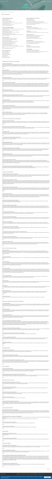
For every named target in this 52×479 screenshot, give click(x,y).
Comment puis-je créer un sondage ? (7, 40)
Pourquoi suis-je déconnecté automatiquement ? (8, 24)
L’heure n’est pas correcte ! (5, 29)
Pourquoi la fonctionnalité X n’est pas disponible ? (32, 50)
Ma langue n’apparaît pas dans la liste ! (7, 31)
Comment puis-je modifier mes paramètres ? (8, 28)
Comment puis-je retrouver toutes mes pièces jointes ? (33, 47)
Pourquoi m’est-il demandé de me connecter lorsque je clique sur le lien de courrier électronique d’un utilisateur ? (12, 35)
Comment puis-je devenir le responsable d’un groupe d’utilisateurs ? (35, 22)
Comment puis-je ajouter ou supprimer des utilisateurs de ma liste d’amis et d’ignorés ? (37, 32)
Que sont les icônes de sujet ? (6, 57)
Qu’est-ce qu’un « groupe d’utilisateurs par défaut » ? (33, 23)
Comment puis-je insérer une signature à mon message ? (9, 39)
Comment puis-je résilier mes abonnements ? (32, 43)
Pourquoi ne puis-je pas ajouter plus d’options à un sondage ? (10, 41)
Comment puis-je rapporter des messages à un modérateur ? (10, 45)
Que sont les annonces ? (5, 55)
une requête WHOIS (26, 456)
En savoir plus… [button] (6, 477)
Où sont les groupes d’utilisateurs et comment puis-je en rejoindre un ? (35, 21)
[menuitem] (7, 1)
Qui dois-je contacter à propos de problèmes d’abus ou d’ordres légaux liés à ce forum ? (37, 51)
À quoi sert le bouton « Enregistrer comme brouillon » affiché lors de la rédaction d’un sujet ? (13, 46)
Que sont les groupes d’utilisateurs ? (31, 20)
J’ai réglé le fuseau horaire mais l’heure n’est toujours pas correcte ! (10, 30)
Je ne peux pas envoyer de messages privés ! (32, 27)
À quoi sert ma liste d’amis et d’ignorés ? (31, 31)
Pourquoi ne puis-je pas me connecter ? (7, 22)
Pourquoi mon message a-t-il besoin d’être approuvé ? (9, 47)
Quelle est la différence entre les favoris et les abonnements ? (34, 41)
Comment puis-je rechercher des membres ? (32, 37)
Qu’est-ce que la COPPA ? (5, 19)
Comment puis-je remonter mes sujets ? (7, 48)
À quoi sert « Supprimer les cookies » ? (7, 25)
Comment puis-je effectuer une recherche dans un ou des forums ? (35, 35)
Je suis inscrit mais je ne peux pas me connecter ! (8, 21)
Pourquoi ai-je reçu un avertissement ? (7, 44)
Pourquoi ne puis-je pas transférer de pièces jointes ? (9, 43)
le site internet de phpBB (15, 144)
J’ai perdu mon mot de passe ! (6, 23)
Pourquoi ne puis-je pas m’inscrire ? (6, 20)
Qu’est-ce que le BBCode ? (5, 51)
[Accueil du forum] (26, 6)
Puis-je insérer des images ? (5, 53)
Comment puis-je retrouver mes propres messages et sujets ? (34, 38)
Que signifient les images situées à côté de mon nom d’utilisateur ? (10, 32)
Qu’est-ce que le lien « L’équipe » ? (30, 24)
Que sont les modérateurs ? (30, 19)
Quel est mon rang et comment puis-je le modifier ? (8, 33)
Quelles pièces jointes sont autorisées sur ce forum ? (33, 46)
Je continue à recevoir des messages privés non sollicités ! (33, 28)
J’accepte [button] (47, 477)
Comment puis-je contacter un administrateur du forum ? (33, 52)
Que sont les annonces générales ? (6, 54)
